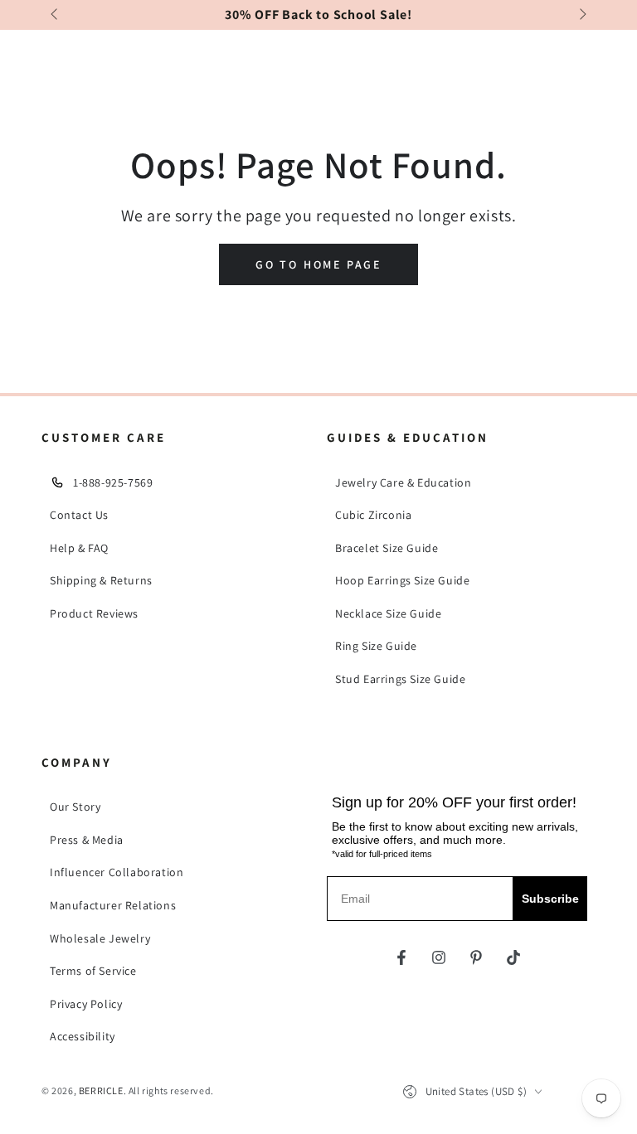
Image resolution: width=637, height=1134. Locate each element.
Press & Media (87, 839)
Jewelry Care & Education (403, 482)
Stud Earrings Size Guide (400, 678)
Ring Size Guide (376, 645)
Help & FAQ (79, 547)
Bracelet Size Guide (386, 547)
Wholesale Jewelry (100, 938)
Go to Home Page (318, 264)
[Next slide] (581, 15)
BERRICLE (101, 1090)
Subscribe (550, 898)
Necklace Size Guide (388, 613)
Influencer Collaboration (116, 872)
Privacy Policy (86, 1003)
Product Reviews (94, 613)
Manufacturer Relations (113, 905)
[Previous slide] (55, 15)
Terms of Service (93, 970)
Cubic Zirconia (373, 514)
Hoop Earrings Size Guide (402, 580)
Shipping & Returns (101, 580)
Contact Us (79, 514)
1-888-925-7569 (113, 482)
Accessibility (82, 1036)
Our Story (75, 806)
